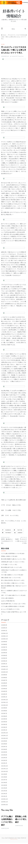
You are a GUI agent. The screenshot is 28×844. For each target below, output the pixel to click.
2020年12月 (4, 799)
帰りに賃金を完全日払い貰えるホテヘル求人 (12, 580)
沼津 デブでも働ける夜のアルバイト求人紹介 (13, 595)
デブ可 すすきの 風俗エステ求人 (11, 505)
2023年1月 (4, 730)
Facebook (8, 530)
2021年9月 (4, 774)
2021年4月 (4, 788)
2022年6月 (4, 749)
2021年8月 (4, 777)
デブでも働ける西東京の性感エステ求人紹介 (12, 606)
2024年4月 (4, 688)
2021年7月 (4, 779)
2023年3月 (4, 724)
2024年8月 (4, 677)
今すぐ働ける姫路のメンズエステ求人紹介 (12, 575)
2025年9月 (4, 641)
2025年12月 (4, 633)
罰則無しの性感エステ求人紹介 (9, 556)
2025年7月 (4, 647)
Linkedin (20, 532)
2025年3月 (4, 658)
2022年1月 (4, 763)
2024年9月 (4, 674)
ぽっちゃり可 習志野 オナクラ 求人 (10, 609)
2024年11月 (4, 669)
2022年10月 (4, 738)
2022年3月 (4, 757)
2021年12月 (4, 766)
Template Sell (14, 839)
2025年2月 (4, 661)
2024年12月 (4, 666)
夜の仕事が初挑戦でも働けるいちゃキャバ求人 (13, 559)
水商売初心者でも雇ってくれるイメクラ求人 (12, 562)
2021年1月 (4, 796)
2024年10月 (4, 672)
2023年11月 (4, 702)
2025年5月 (4, 652)
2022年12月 (4, 733)
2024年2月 (4, 694)
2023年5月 (4, 719)
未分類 (2, 44)
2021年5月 (4, 785)
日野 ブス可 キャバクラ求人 (10, 515)
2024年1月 (4, 697)
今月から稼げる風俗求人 (7, 598)
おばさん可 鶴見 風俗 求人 (8, 601)
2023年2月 (4, 727)
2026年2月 (4, 628)
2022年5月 (4, 752)
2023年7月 (4, 713)
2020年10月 (4, 804)
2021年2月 (4, 793)
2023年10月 (4, 705)
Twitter (19, 530)
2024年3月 (4, 691)
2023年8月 (4, 710)
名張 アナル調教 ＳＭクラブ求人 (11, 510)
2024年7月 (4, 680)
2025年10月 (4, 639)
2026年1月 (4, 630)
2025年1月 (4, 663)
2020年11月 (4, 802)
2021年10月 (4, 771)
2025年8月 (4, 644)
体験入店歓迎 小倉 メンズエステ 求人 (11, 577)
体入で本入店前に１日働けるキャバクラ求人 (12, 583)
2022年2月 (4, 760)
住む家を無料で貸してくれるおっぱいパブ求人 (13, 603)
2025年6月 (4, 650)
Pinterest (8, 532)
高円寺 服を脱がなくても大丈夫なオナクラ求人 (7, 541)
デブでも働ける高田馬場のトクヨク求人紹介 (12, 553)
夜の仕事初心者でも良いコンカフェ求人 (11, 567)
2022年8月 (4, 744)
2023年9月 (4, 708)
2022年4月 (4, 755)
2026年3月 (4, 625)
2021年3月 (4, 790)
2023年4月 (4, 721)
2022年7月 (4, 746)
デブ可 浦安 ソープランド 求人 (9, 564)
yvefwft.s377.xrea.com (17, 56)
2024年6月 (4, 683)
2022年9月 (4, 741)
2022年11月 (4, 735)
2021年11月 (4, 768)
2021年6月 (4, 782)
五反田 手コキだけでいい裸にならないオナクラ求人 (21, 541)
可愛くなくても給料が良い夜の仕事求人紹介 (13, 500)
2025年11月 (4, 636)
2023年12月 (4, 699)
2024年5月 (4, 686)
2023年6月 (4, 716)
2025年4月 (4, 655)
